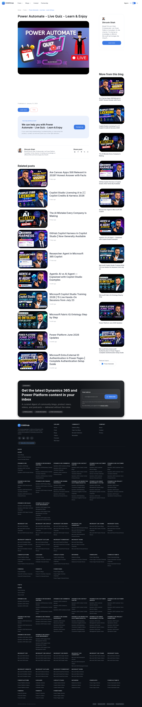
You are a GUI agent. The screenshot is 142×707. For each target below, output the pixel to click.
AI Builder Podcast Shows (42, 561)
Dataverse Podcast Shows (78, 561)
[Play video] (53, 48)
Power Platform (23, 554)
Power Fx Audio (40, 697)
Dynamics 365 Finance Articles (44, 619)
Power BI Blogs (21, 571)
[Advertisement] (53, 89)
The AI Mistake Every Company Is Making (110, 155)
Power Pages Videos (59, 695)
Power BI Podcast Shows (24, 576)
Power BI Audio (22, 697)
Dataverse (75, 554)
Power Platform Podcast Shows (26, 563)
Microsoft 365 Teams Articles (97, 655)
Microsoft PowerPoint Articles (61, 671)
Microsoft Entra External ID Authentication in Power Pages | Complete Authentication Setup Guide (111, 350)
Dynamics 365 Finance (43, 481)
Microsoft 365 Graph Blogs (60, 526)
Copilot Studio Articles (59, 683)
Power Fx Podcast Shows (42, 576)
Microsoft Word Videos (77, 674)
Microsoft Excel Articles (114, 655)
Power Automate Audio (113, 687)
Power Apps (93, 554)
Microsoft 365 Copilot (43, 523)
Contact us (79, 127)
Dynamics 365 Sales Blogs (24, 505)
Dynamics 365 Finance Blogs (43, 483)
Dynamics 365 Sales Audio (24, 641)
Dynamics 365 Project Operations (115, 482)
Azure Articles (21, 590)
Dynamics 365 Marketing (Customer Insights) (80, 482)
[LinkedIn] (74, 151)
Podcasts (56, 438)
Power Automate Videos (114, 685)
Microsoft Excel (113, 523)
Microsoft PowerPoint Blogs (61, 542)
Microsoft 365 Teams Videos (97, 658)
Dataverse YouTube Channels (79, 559)
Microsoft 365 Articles (23, 655)
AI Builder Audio (40, 687)
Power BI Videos (22, 695)
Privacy (101, 432)
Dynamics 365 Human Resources (60, 482)
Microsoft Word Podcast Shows (80, 548)
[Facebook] (78, 151)
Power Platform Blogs (23, 557)
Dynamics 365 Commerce (62, 463)
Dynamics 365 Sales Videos (25, 639)
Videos (56, 435)
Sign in (126, 3)
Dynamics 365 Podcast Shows (25, 472)
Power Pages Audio (59, 697)
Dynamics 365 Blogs (23, 466)
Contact (36, 3)
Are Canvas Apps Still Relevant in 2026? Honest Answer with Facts (110, 99)
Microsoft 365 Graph (61, 523)
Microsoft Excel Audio (113, 660)
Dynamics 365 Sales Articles (25, 637)
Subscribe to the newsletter (27, 443)
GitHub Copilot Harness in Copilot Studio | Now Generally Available (110, 182)
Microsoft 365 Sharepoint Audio (80, 666)
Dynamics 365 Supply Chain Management (42, 503)
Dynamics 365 (22, 463)
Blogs (27, 3)
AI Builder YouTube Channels (43, 559)
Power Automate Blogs (113, 557)
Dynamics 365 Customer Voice (116, 464)
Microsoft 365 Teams (97, 523)
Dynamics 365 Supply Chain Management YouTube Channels (43, 513)
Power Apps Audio (94, 687)
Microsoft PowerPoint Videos (61, 674)
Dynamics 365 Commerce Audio (62, 609)
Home (19, 10)
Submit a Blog (75, 427)
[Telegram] (81, 151)
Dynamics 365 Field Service (24, 482)
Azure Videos (21, 592)
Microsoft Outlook (42, 539)
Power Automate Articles (114, 683)
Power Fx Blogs (40, 571)
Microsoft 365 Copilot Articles (43, 655)
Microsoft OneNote (24, 539)
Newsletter (75, 435)
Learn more (23, 110)
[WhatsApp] (87, 151)
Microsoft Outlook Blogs (42, 542)
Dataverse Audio (76, 687)
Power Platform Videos (24, 685)
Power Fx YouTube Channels (43, 574)
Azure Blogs (21, 454)
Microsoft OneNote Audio (24, 676)
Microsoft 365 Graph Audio (61, 660)
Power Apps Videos (95, 685)
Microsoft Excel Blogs (113, 526)
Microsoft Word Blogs (77, 542)
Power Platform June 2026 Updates (110, 323)
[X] (84, 151)
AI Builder (39, 554)
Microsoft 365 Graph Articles (61, 655)
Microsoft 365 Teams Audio (97, 660)
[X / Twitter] (19, 438)
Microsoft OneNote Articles (25, 671)
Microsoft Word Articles (78, 671)
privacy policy (104, 405)
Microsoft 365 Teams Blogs (97, 526)
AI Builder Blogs (40, 557)
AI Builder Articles (40, 683)
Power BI (21, 569)
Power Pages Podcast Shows (61, 578)
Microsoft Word (77, 539)
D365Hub (10, 3)
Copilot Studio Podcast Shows (61, 563)
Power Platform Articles (24, 683)
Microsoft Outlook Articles (42, 671)
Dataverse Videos (76, 685)
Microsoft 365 (23, 523)
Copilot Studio (59, 554)
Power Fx (39, 569)
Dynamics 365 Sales (24, 503)
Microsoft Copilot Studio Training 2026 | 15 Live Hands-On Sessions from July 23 (67, 297)
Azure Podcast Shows (23, 459)
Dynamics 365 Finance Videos (43, 621)
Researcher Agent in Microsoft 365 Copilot (110, 210)
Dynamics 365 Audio (23, 606)
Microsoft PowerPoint (61, 539)
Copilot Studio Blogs (59, 557)
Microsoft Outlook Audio (42, 676)
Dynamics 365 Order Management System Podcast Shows (97, 497)
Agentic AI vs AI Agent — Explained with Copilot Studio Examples (65, 276)
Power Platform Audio (23, 687)
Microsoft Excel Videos (113, 658)
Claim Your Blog (76, 430)
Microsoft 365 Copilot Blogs (43, 526)
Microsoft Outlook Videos (42, 674)
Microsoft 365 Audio (23, 660)
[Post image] (32, 178)
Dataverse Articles (76, 683)
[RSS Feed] (32, 438)
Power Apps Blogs (94, 557)
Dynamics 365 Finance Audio (43, 623)
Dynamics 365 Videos (23, 603)
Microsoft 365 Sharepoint (76, 524)
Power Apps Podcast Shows (97, 561)
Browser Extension (77, 432)
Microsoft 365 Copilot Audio (43, 660)
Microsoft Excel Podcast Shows (116, 532)
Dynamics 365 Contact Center (79, 464)
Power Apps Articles (95, 683)
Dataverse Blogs (76, 557)
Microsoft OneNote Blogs (24, 542)
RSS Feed (56, 440)
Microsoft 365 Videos (23, 658)
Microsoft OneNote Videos (24, 674)
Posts (19, 3)
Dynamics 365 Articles (23, 601)
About (100, 427)
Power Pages (58, 569)
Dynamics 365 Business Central (43, 464)
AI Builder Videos (40, 685)
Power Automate (109, 364)
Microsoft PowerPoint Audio (61, 676)
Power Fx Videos (40, 695)
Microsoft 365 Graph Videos (61, 658)
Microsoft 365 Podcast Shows (25, 532)
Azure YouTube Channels (24, 457)
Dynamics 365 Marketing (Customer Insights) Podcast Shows (79, 497)
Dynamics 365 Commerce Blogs (62, 466)
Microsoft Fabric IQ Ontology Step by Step (111, 296)
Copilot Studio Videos (59, 685)
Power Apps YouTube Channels (98, 559)
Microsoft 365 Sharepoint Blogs (80, 527)
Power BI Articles (22, 693)
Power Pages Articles (59, 693)
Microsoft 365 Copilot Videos (43, 658)
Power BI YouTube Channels (25, 574)
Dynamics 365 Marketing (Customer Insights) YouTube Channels (79, 491)
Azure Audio (21, 594)
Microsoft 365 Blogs (23, 526)
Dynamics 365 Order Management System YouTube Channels (97, 491)
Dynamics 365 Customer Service (98, 464)
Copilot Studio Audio (59, 687)
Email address (86, 392)
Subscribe (112, 397)
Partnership (44, 3)
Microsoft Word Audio (77, 676)
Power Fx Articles (40, 693)
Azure (20, 452)
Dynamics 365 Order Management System (96, 482)
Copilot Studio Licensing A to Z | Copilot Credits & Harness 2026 (109, 127)
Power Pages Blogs (59, 571)
